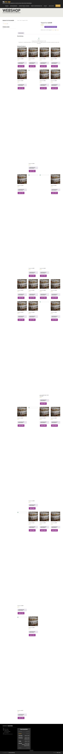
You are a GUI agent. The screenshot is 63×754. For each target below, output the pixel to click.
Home (18, 20)
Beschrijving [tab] (21, 33)
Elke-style (58, 752)
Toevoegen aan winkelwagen (50, 26)
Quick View (21, 66)
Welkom (6, 5)
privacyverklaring (12, 752)
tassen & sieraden (24, 5)
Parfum (5, 23)
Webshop (58, 5)
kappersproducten (36, 5)
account (51, 5)
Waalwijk (13, 5)
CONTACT (45, 5)
